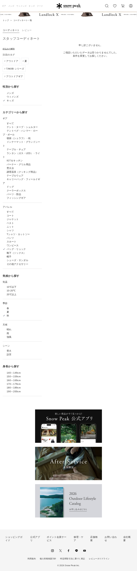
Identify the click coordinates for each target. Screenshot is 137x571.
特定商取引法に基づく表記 (72, 558)
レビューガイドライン (99, 558)
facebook (68, 550)
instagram (52, 550)
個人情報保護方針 (48, 558)
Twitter (60, 550)
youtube (84, 550)
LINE (76, 550)
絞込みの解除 (9, 49)
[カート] (123, 6)
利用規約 (32, 558)
